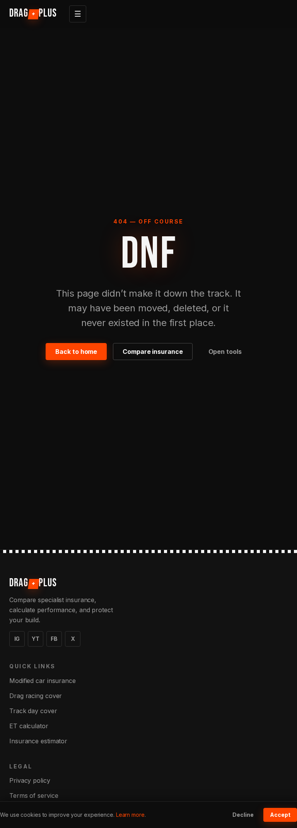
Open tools (225, 351)
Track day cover (33, 711)
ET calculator (28, 726)
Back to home (76, 351)
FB (54, 638)
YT (35, 638)
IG (17, 638)
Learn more (130, 814)
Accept (280, 814)
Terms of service (33, 795)
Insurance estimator (38, 741)
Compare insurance (153, 351)
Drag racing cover (35, 696)
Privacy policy (29, 780)
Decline (243, 814)
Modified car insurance (42, 681)
